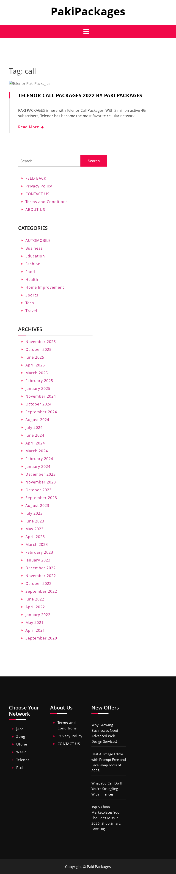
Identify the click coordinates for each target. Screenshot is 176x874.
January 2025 (37, 388)
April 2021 (35, 630)
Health (31, 279)
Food (30, 271)
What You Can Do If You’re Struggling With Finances (106, 788)
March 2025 (36, 372)
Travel (31, 310)
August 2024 (37, 419)
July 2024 (34, 427)
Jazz (19, 728)
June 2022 (34, 599)
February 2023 (39, 552)
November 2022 (40, 575)
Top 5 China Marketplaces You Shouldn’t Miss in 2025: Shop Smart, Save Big (106, 817)
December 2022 (40, 567)
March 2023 (36, 544)
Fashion (33, 263)
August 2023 (37, 505)
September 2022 (41, 591)
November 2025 (40, 341)
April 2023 (35, 536)
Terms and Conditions (46, 201)
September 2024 (41, 411)
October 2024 (38, 404)
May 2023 (34, 528)
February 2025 (39, 380)
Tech (29, 302)
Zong (20, 736)
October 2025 (38, 349)
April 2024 (35, 443)
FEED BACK (35, 178)
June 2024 (34, 435)
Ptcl (19, 767)
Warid (21, 752)
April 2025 (35, 365)
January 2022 (37, 614)
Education (35, 256)
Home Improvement (44, 287)
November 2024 (40, 396)
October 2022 (38, 583)
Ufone (21, 744)
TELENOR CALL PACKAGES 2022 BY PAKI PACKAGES (80, 95)
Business (34, 248)
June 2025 (34, 357)
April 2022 (35, 606)
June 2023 (34, 521)
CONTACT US (37, 193)
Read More (29, 126)
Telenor (22, 759)
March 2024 (36, 450)
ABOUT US (35, 209)
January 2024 (37, 466)
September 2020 (41, 638)
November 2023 (40, 482)
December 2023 (40, 474)
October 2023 (38, 489)
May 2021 (34, 622)
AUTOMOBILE (38, 240)
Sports (31, 295)
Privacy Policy (38, 186)
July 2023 (34, 513)
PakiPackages (88, 11)
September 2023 (41, 497)
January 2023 (37, 560)
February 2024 (39, 458)
